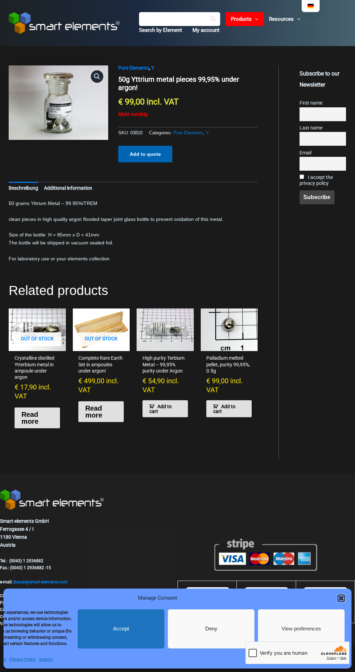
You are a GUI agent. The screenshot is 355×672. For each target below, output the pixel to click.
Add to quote (145, 154)
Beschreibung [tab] (23, 188)
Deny (211, 628)
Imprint (46, 659)
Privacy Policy (22, 659)
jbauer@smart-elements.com (41, 582)
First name (311, 103)
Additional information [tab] (68, 188)
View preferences (301, 628)
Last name (311, 128)
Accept (121, 628)
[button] (341, 598)
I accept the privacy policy (316, 180)
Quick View (37, 345)
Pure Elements (133, 68)
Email (305, 153)
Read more (29, 418)
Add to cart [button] (160, 409)
